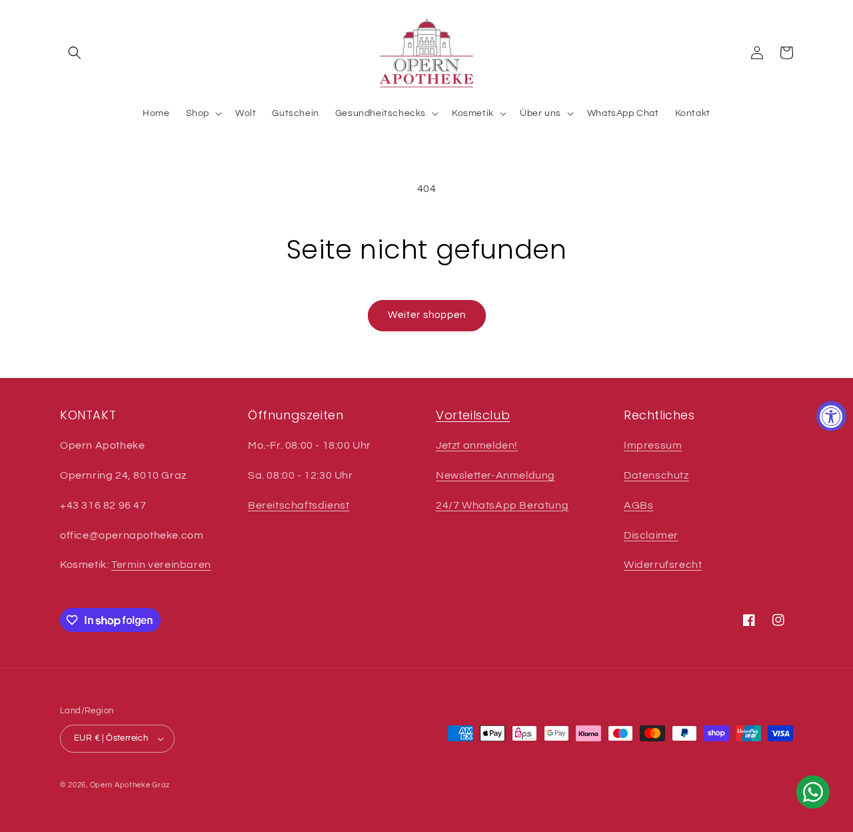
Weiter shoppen (427, 315)
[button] (74, 52)
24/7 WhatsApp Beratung (502, 505)
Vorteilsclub (473, 415)
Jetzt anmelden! (477, 445)
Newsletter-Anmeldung (495, 475)
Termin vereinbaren (161, 564)
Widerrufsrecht (663, 564)
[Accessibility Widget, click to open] (831, 416)
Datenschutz (656, 475)
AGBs (638, 505)
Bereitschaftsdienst (298, 505)
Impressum (653, 445)
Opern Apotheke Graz (130, 785)
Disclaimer (651, 535)
